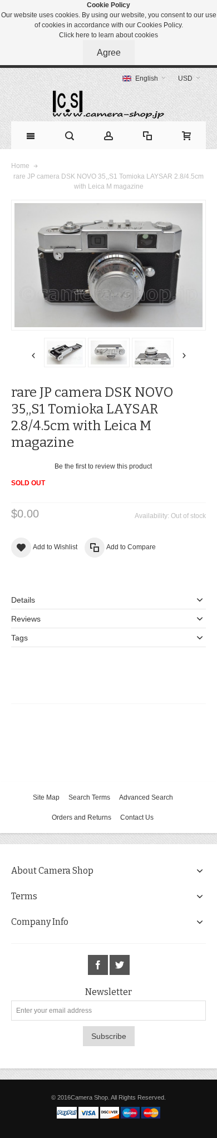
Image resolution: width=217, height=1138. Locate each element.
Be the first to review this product (103, 466)
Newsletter (108, 992)
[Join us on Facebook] (99, 965)
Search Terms (89, 797)
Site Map (46, 797)
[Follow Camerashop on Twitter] (120, 965)
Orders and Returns (81, 817)
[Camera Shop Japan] (108, 105)
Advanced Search (146, 797)
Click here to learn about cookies (108, 35)
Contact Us (137, 817)
